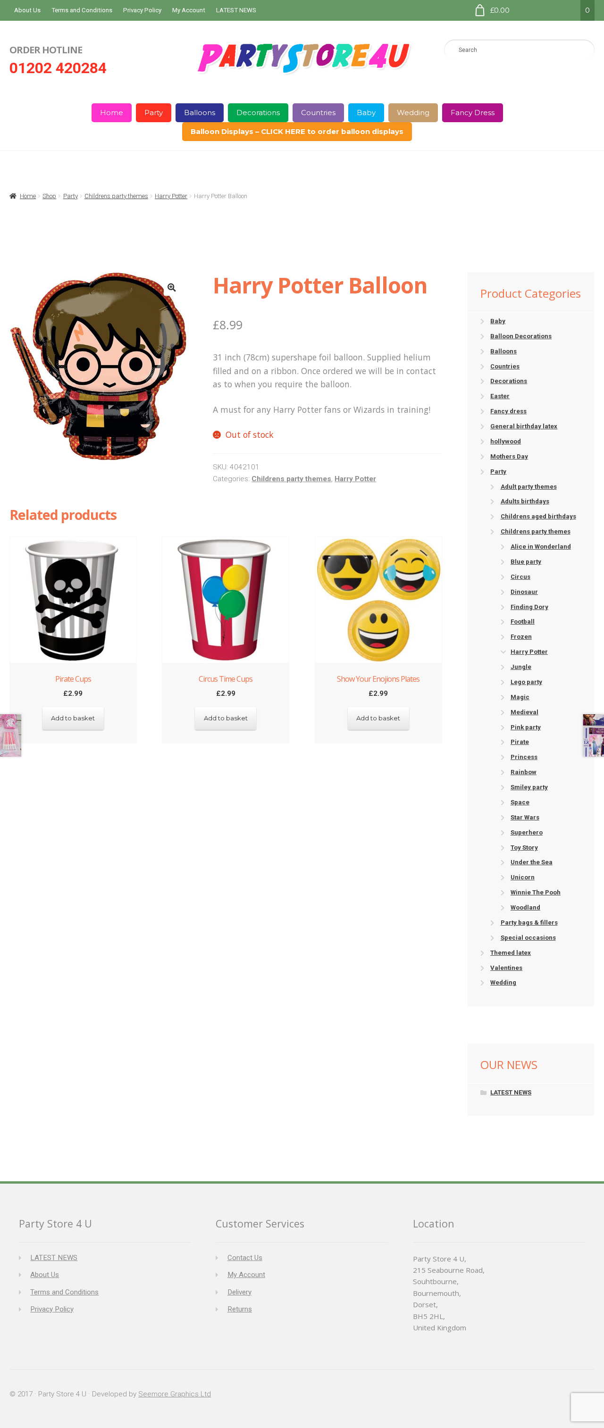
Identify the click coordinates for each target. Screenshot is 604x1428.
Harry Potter (171, 196)
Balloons (199, 112)
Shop (49, 196)
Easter (500, 396)
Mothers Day (509, 456)
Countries (318, 112)
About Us (27, 10)
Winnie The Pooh (536, 892)
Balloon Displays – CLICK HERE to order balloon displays (297, 131)
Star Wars (525, 817)
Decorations (258, 112)
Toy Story (524, 847)
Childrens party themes (116, 196)
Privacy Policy (142, 10)
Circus (520, 576)
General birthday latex (523, 426)
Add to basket (73, 718)
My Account (188, 10)
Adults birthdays (525, 501)
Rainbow (524, 772)
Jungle (521, 666)
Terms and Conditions (81, 10)
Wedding (413, 112)
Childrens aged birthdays (538, 516)
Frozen (521, 636)
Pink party (526, 727)
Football (523, 621)
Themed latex (510, 952)
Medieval (524, 712)
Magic (520, 697)
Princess (524, 756)
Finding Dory (529, 606)
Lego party (526, 681)
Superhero (527, 832)
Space (520, 802)
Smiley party (529, 787)
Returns (239, 1309)
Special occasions (528, 937)
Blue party (526, 561)
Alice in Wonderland (541, 546)
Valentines (506, 967)
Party (153, 112)
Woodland (525, 907)
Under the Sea (532, 862)
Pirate (520, 741)
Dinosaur (524, 591)
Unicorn (523, 877)
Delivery (239, 1292)
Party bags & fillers (529, 922)
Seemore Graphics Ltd (174, 1394)
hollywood (505, 441)
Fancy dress (508, 411)
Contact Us (244, 1257)
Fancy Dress (473, 112)
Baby (366, 112)
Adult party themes (529, 486)
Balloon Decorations (521, 336)
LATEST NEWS (236, 10)
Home (111, 112)
